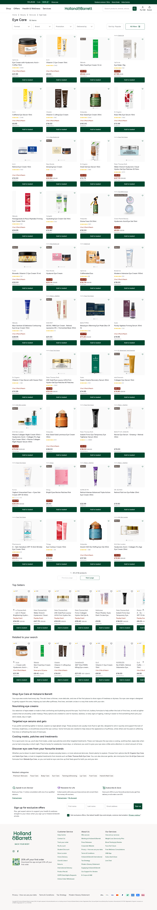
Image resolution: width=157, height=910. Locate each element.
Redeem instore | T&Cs (102, 2)
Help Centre (125, 2)
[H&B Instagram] (13, 851)
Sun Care (55, 776)
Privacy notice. (134, 815)
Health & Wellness (31, 8)
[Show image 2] (130, 58)
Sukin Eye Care (21, 756)
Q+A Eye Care (135, 756)
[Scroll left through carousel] (14, 610)
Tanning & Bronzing (69, 776)
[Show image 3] (28, 160)
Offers (17, 8)
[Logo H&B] (78, 9)
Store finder (116, 2)
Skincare (32, 15)
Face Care (34, 776)
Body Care (45, 776)
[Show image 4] (29, 160)
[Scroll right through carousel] (143, 610)
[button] (22, 27)
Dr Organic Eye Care (136, 753)
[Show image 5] (64, 160)
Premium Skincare (20, 776)
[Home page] (78, 8)
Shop (8, 8)
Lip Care (83, 776)
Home (14, 15)
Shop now (54, 2)
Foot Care (93, 776)
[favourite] (29, 591)
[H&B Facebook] (18, 851)
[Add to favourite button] (40, 36)
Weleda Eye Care (30, 759)
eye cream (29, 711)
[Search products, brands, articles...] (135, 8)
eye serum (57, 726)
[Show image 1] (128, 58)
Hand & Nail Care (106, 776)
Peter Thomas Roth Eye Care (79, 756)
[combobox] (118, 8)
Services (47, 8)
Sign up (138, 806)
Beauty (23, 15)
